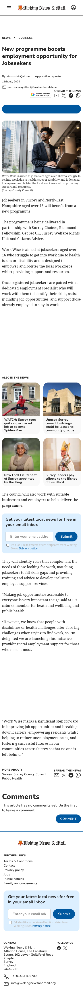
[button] (9, 7)
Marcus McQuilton (18, 76)
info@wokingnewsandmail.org (33, 983)
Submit (66, 536)
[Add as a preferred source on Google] (40, 94)
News (6, 38)
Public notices (14, 879)
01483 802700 (26, 976)
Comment (68, 819)
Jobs (7, 874)
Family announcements (20, 883)
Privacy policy (14, 870)
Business (26, 38)
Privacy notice (28, 548)
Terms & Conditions (18, 861)
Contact (9, 865)
